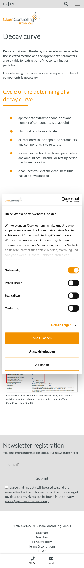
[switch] (73, 283)
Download (42, 537)
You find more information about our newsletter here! (40, 453)
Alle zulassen (42, 338)
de (5, 4)
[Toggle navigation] (77, 4)
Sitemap (42, 532)
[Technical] (21, 19)
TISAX (42, 551)
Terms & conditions (42, 546)
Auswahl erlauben (42, 351)
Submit (42, 478)
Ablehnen (42, 364)
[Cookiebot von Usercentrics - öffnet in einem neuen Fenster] (61, 199)
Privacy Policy (42, 541)
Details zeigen (61, 325)
